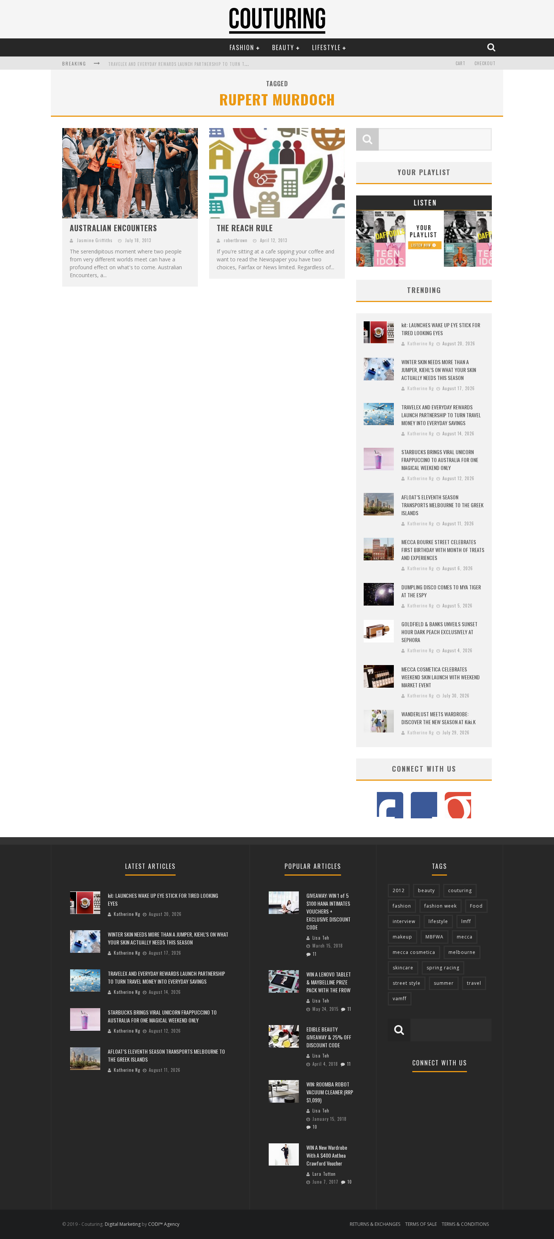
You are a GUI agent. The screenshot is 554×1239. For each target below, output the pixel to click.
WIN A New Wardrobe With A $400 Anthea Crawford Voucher (326, 1155)
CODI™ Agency (163, 1224)
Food (476, 906)
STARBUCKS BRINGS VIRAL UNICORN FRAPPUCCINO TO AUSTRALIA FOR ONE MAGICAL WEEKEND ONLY (439, 459)
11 (315, 954)
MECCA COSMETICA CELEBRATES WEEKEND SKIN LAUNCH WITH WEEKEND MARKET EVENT (440, 677)
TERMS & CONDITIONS (465, 1224)
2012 (399, 890)
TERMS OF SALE (421, 1224)
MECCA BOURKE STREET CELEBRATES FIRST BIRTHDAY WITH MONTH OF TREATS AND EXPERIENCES (442, 550)
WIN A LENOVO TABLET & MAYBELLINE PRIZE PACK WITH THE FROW (328, 982)
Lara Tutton (324, 1174)
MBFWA (434, 937)
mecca (465, 937)
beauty (426, 890)
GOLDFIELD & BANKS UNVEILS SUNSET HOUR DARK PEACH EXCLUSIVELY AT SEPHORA (439, 632)
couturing (460, 890)
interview (404, 921)
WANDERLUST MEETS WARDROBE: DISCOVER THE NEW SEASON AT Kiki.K (438, 718)
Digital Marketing (123, 1224)
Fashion (242, 47)
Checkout (485, 63)
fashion (402, 906)
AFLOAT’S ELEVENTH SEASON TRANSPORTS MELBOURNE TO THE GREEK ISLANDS (442, 505)
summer (444, 983)
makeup (402, 937)
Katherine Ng (420, 343)
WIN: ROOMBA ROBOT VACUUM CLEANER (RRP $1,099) (329, 1092)
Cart (460, 63)
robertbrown (236, 240)
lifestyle (438, 921)
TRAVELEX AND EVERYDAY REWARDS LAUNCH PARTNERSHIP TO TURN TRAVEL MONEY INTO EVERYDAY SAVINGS (214, 64)
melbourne (462, 952)
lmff (466, 921)
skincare (403, 967)
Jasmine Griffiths (95, 240)
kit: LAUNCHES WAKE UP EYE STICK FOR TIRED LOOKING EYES (440, 329)
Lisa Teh (320, 938)
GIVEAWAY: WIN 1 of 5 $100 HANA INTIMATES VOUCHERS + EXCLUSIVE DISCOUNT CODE (328, 911)
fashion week (440, 906)
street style (407, 983)
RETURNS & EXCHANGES (375, 1224)
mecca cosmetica (414, 952)
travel (474, 983)
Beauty (283, 47)
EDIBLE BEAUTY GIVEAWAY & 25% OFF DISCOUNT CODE (328, 1037)
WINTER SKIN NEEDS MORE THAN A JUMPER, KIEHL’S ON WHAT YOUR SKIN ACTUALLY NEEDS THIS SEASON (438, 369)
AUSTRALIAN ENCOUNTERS (113, 227)
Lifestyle (326, 47)
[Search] (492, 47)
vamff (400, 998)
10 (315, 1127)
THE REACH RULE (245, 227)
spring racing (443, 967)
